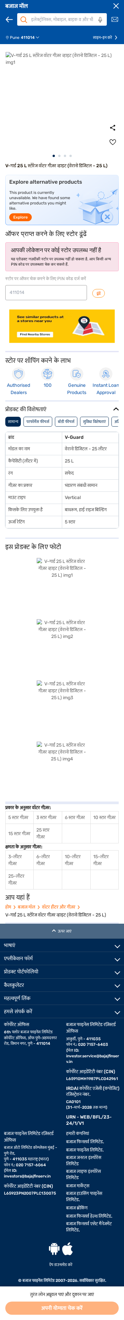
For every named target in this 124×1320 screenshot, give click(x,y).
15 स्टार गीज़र (19, 833)
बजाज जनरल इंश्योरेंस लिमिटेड (83, 1161)
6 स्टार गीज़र (75, 817)
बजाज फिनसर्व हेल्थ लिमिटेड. (89, 1216)
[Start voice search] (100, 19)
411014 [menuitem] (28, 37)
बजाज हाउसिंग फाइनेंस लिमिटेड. (84, 1196)
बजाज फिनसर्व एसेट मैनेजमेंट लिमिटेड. (89, 1227)
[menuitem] (25, 37)
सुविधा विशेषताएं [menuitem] (94, 421)
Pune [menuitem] (15, 37)
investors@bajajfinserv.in (27, 1176)
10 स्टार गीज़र (104, 817)
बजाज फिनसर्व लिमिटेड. (85, 1142)
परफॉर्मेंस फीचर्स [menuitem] (37, 421)
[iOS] (67, 1248)
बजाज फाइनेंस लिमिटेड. (85, 1150)
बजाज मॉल (16, 6)
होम (8, 907)
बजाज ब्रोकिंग (77, 1208)
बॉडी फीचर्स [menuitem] (66, 421)
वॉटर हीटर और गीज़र (58, 907)
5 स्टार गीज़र (18, 817)
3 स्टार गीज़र (46, 817)
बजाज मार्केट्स (77, 1186)
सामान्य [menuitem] (13, 421)
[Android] (54, 1248)
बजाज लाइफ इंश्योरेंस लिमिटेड (83, 1174)
